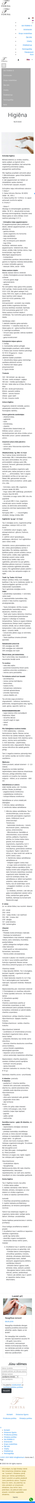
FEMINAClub (8, 1451)
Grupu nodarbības (10, 1444)
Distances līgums (10, 1432)
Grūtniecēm (8, 1442)
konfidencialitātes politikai (13, 1387)
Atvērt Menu (3, 65)
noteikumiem (16, 1385)
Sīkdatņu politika (10, 1437)
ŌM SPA (7, 1446)
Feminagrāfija (9, 1453)
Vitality (6, 1449)
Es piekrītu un (13, 1386)
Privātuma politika (10, 1435)
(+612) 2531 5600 (6, 1457)
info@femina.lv (19, 1457)
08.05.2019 (9, 1321)
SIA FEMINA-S (9, 1439)
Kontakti (7, 1430)
